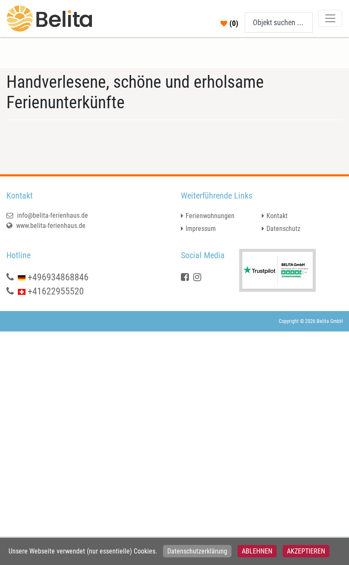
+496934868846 (58, 277)
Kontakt (277, 216)
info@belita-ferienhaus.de (51, 215)
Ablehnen (257, 551)
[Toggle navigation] (330, 18)
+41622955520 (56, 291)
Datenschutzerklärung (197, 551)
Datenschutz (283, 229)
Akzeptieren (306, 551)
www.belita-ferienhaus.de (50, 226)
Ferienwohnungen (210, 216)
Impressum (201, 229)
